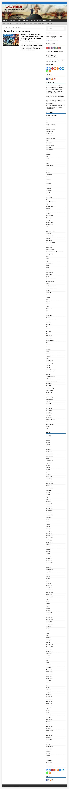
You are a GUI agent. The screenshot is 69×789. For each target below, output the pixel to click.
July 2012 (48, 724)
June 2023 (48, 522)
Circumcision (48, 183)
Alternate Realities (50, 145)
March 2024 (48, 501)
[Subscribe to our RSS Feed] (52, 79)
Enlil (47, 229)
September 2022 (49, 542)
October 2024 (49, 485)
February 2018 (49, 667)
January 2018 (49, 669)
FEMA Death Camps (50, 242)
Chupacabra (48, 179)
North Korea (48, 331)
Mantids (47, 304)
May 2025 (48, 469)
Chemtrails (48, 177)
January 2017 (49, 696)
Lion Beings (48, 294)
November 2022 (49, 537)
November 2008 (49, 733)
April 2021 (48, 581)
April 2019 (48, 635)
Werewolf (48, 426)
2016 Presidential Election (51, 115)
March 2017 (48, 692)
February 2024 (49, 503)
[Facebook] (47, 68)
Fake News (48, 233)
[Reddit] (55, 68)
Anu (47, 156)
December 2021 (49, 562)
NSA (47, 333)
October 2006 (49, 739)
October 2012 (49, 721)
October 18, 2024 (25, 41)
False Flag (48, 238)
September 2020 (49, 596)
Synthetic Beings (49, 397)
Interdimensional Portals (51, 288)
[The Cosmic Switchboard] (34, 18)
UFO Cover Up (49, 408)
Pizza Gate (48, 349)
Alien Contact (49, 133)
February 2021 (49, 585)
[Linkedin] (63, 68)
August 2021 (48, 571)
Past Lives (48, 344)
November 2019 (49, 619)
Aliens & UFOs (12, 20)
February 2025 (49, 476)
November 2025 (49, 456)
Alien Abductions (49, 131)
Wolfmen (48, 428)
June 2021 (48, 576)
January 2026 (49, 451)
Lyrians (47, 299)
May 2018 (48, 660)
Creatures (33, 20)
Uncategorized (49, 417)
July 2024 (48, 492)
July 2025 (48, 465)
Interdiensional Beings (51, 285)
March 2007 (48, 737)
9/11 (47, 122)
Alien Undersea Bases (50, 138)
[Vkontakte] (60, 68)
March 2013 (48, 714)
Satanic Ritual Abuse (50, 376)
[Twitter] (50, 68)
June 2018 (48, 658)
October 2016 (49, 703)
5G (46, 120)
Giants (47, 258)
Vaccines (48, 422)
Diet (47, 204)
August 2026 (48, 435)
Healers (47, 265)
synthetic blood (49, 399)
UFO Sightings (49, 413)
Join (3, 2)
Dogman (48, 208)
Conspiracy (25, 20)
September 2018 (49, 651)
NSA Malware (49, 335)
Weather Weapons (50, 424)
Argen (47, 161)
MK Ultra (48, 317)
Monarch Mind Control (51, 319)
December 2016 (49, 699)
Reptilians (48, 365)
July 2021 (48, 574)
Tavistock (48, 401)
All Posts (30, 23)
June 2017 (48, 685)
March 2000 (48, 758)
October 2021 (49, 567)
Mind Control (49, 315)
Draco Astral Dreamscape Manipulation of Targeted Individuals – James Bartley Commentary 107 (55, 107)
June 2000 (48, 755)
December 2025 (49, 454)
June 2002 (48, 751)
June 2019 (48, 630)
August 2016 (48, 708)
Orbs (47, 342)
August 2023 (48, 517)
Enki (47, 226)
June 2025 (48, 467)
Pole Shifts (48, 356)
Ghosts (47, 256)
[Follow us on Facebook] (47, 79)
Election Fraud (49, 217)
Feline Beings (49, 240)
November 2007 (49, 735)
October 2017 (49, 676)
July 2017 (48, 683)
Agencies (19, 20)
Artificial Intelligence (50, 165)
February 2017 (49, 694)
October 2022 (49, 540)
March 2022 (48, 556)
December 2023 (49, 508)
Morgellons (48, 322)
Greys (47, 261)
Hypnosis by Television (51, 279)
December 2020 (49, 590)
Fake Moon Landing (50, 231)
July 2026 (48, 438)
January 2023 (49, 533)
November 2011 (49, 726)
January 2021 (49, 587)
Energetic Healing (49, 222)
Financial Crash (49, 245)
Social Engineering (50, 388)
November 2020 (49, 592)
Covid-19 (48, 192)
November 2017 (49, 674)
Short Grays (48, 385)
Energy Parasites (49, 224)
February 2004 (49, 749)
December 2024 (49, 481)
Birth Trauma (49, 174)
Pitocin (47, 347)
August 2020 (48, 599)
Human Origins (49, 274)
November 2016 (49, 701)
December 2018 (49, 644)
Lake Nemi (48, 292)
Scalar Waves (49, 378)
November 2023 (49, 510)
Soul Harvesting (49, 390)
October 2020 (49, 594)
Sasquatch (48, 374)
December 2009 (49, 730)
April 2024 (48, 499)
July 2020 (48, 601)
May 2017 (48, 687)
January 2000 (49, 762)
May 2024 (48, 497)
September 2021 (49, 569)
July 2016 (48, 710)
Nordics (47, 329)
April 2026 (48, 444)
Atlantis (47, 170)
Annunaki (48, 152)
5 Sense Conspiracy (50, 118)
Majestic (48, 301)
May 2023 (48, 524)
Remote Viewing (49, 363)
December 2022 (49, 535)
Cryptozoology (49, 197)
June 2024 (48, 494)
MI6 (47, 310)
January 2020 (49, 615)
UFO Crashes (49, 410)
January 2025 (49, 478)
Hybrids (47, 276)
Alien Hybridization (50, 136)
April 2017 (48, 689)
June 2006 (48, 742)
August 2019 (48, 626)
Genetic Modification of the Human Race (55, 251)
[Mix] (58, 68)
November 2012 (49, 719)
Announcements (49, 149)
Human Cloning (49, 272)
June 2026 (48, 440)
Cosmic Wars (49, 190)
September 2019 (49, 624)
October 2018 (49, 649)
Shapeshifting (49, 383)
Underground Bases (50, 419)
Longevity (48, 297)
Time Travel (48, 406)
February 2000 (49, 760)
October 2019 (49, 621)
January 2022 (49, 560)
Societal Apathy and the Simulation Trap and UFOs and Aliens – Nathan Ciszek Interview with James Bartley (55, 102)
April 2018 (48, 662)
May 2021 (48, 578)
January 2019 (49, 642)
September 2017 (49, 678)
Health (39, 20)
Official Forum (27, 2)
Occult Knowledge (50, 340)
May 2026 (48, 442)
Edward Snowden (49, 215)
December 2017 (49, 671)
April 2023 (48, 526)
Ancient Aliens (49, 147)
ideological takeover (50, 281)
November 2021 (49, 565)
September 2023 (49, 515)
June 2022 (48, 549)
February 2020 (49, 612)
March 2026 (48, 447)
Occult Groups (49, 338)
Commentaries (23, 23)
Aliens (47, 140)
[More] (50, 71)
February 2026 (49, 449)
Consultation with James (39, 23)
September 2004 (49, 746)
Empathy (48, 220)
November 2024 (49, 483)
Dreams (47, 213)
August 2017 (48, 680)
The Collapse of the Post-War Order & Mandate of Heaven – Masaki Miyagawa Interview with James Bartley (54, 91)
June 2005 (48, 744)
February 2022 (49, 558)
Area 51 (47, 158)
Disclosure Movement (51, 206)
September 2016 (49, 705)
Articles (5, 20)
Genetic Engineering (50, 249)
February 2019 (49, 640)
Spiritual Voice (49, 392)
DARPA (47, 199)
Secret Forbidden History (51, 381)
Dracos (47, 211)
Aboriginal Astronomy (50, 124)
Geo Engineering (49, 254)
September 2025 (49, 460)
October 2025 (49, 458)
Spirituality (48, 394)
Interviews (15, 23)
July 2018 (48, 655)
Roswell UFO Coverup (50, 369)
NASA (47, 326)
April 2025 (48, 472)
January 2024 (49, 506)
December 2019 (49, 617)
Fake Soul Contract (50, 235)
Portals (47, 358)
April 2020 (48, 608)
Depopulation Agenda (50, 201)
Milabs (44, 20)
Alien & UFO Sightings (50, 129)
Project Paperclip (49, 360)
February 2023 (49, 531)
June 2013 (48, 712)
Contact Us (34, 2)
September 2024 (49, 488)
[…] (34, 50)
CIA (46, 181)
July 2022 (48, 547)
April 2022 (48, 553)
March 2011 (48, 728)
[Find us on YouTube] (54, 79)
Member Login (9, 2)
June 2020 (48, 603)
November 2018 (49, 646)
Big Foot (48, 172)
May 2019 (48, 633)
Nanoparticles (49, 324)
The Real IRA (48, 403)
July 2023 (48, 519)
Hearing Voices (49, 270)
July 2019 (48, 628)
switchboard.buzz (52, 57)
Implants (48, 283)
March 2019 (48, 637)
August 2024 (48, 490)
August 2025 (48, 463)
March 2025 (48, 474)
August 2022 (48, 544)
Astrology (48, 167)
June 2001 (48, 753)
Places (47, 351)
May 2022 (48, 551)
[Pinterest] (52, 68)
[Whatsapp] (47, 71)
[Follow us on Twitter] (49, 79)
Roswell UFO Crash (50, 372)
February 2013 (49, 717)
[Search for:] (56, 28)
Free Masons (49, 247)
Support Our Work (18, 2)
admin (31, 41)
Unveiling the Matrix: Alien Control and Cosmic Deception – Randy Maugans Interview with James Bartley (32, 37)
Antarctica (48, 154)
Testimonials (49, 23)
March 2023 (48, 528)
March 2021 (48, 583)
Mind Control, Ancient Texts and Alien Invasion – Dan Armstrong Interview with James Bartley (55, 96)
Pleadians (48, 354)
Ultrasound (48, 415)
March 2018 (48, 665)
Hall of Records (49, 263)
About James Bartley (7, 23)
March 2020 (48, 610)
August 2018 (48, 653)
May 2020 (48, 606)
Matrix (49, 20)
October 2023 (49, 512)
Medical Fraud (49, 308)
